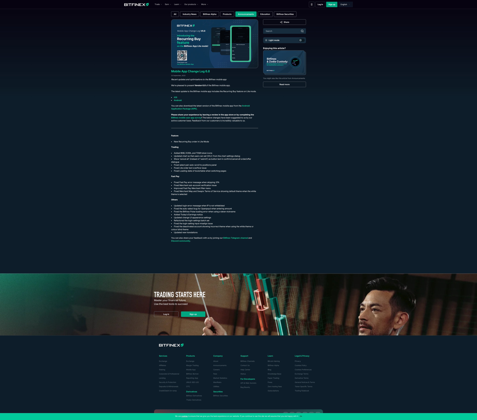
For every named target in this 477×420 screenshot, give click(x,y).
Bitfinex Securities (285, 14)
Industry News (190, 14)
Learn (176, 4)
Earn (167, 4)
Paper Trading (273, 378)
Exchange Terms (301, 374)
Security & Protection (167, 382)
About (215, 361)
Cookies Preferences (303, 370)
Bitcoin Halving (274, 361)
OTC (188, 386)
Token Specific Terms (303, 386)
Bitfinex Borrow (192, 374)
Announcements (246, 14)
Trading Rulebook (302, 391)
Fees (215, 374)
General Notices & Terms (305, 382)
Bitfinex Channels (247, 361)
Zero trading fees (275, 386)
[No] (474, 416)
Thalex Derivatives (193, 400)
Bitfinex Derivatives (194, 396)
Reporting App (192, 378)
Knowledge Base (274, 374)
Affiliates (162, 365)
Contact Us (245, 365)
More (203, 4)
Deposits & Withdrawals (168, 386)
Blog (269, 370)
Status (243, 374)
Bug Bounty (245, 387)
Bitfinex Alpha (209, 14)
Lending (162, 378)
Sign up (332, 5)
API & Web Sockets (248, 383)
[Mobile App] (311, 4)
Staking (162, 370)
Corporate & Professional (169, 374)
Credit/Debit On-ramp (168, 391)
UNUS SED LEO (192, 382)
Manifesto (217, 382)
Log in (321, 5)
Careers (216, 370)
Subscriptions (273, 391)
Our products (190, 4)
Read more (284, 84)
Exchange (163, 361)
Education (265, 14)
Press (270, 382)
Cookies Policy (301, 365)
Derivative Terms (301, 378)
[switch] (302, 40)
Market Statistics (220, 378)
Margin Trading (192, 365)
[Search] (302, 31)
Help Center (245, 370)
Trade (157, 4)
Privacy (298, 361)
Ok (301, 416)
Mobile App (191, 370)
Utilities (216, 386)
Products (227, 14)
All (175, 14)
